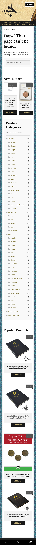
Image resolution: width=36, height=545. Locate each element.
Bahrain (13, 146)
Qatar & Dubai (15, 289)
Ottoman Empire (16, 278)
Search (18, 542)
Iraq (12, 157)
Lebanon (14, 168)
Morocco (14, 175)
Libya (12, 172)
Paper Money (13, 311)
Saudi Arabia (15, 190)
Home (8, 29)
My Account (6, 542)
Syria (12, 197)
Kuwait (13, 164)
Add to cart (10, 112)
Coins (10, 234)
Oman (13, 179)
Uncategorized (13, 315)
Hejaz (13, 153)
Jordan (13, 161)
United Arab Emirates (18, 205)
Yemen (13, 209)
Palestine (14, 183)
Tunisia (13, 201)
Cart (27, 541)
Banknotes (12, 212)
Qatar (12, 186)
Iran (12, 216)
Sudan (13, 194)
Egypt (13, 150)
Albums (11, 139)
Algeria (13, 142)
